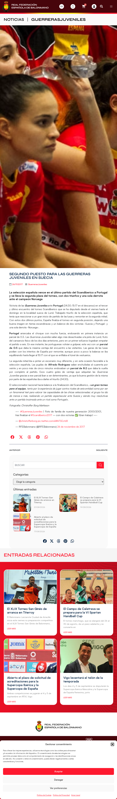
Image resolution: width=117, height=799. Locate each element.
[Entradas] (61, 6)
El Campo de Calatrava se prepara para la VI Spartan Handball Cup (91, 500)
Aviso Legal (75, 795)
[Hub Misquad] (94, 6)
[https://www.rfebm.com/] (25, 6)
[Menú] (111, 6)
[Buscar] (100, 465)
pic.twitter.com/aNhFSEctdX (53, 420)
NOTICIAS (14, 19)
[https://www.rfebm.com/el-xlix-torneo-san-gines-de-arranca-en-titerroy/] (22, 503)
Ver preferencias (58, 788)
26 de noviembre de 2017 (71, 426)
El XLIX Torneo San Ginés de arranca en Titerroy (44, 500)
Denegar (58, 779)
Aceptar (58, 771)
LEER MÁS (11, 628)
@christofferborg (28, 420)
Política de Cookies (44, 795)
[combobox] (54, 465)
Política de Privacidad (61, 795)
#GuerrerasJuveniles (31, 411)
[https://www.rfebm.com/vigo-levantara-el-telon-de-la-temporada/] (86, 656)
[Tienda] (73, 6)
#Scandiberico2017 (41, 415)
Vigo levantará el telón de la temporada (83, 679)
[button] (112, 744)
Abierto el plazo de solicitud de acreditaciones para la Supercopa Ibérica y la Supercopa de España (45, 522)
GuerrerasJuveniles (58, 19)
